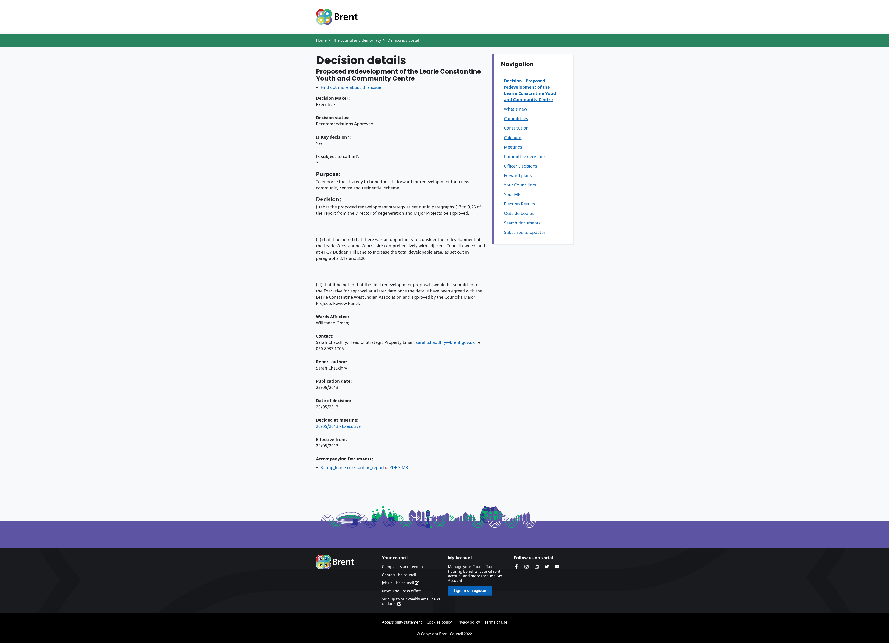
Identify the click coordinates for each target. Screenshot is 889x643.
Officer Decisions (520, 166)
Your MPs (513, 194)
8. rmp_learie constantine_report (364, 467)
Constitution (516, 128)
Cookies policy (439, 622)
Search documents (522, 223)
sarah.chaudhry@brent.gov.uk (445, 342)
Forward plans (518, 175)
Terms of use (496, 622)
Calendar (512, 137)
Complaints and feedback (404, 566)
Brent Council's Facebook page (516, 566)
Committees (516, 118)
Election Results (519, 204)
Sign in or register (470, 590)
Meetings (513, 147)
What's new (515, 109)
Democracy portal (403, 40)
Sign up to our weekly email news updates (411, 601)
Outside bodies (519, 213)
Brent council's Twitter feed (547, 566)
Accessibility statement (402, 622)
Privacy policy (468, 622)
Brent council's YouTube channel (557, 566)
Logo (337, 17)
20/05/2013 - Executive (338, 426)
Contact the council (399, 574)
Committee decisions (525, 156)
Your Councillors (520, 185)
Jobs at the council (398, 583)
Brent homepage (335, 562)
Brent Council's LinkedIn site (536, 566)
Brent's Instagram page (526, 566)
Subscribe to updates (525, 232)
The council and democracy (357, 40)
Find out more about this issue (351, 87)
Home (321, 40)
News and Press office (401, 591)
